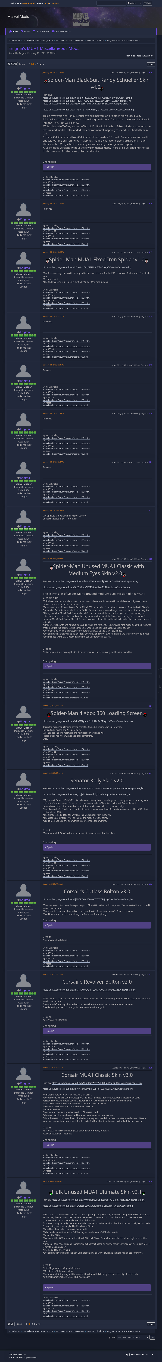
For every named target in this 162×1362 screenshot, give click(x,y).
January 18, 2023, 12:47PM (53, 462)
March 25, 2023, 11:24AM (53, 884)
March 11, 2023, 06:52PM (53, 705)
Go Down (12, 64)
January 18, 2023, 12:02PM (53, 72)
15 (42, 63)
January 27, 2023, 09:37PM (53, 559)
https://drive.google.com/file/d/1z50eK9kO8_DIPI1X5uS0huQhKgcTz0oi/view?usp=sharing (87, 267)
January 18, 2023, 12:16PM (53, 252)
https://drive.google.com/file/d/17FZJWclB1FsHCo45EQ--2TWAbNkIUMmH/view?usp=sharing (88, 109)
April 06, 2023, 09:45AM (52, 1181)
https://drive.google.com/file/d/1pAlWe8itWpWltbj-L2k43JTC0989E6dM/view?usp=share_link (88, 1088)
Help (126, 1354)
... (40, 63)
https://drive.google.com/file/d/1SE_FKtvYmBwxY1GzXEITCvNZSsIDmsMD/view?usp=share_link (89, 989)
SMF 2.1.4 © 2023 (16, 1358)
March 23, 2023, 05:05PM (53, 773)
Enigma (25, 88)
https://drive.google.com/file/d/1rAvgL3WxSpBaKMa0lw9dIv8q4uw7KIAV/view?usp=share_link (98, 788)
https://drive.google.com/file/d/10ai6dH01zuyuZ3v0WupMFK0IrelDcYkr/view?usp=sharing (87, 97)
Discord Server (42, 31)
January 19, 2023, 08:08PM (53, 510)
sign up (55, 3)
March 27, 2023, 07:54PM (53, 1067)
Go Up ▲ (149, 1354)
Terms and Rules (137, 1354)
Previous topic (133, 55)
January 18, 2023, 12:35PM (53, 365)
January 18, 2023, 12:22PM (53, 316)
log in (46, 3)
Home (15, 31)
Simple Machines (30, 1358)
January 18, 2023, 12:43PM (53, 413)
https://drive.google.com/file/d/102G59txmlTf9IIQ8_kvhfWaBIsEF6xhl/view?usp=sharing (86, 587)
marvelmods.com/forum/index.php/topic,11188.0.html (66, 185)
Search (27, 31)
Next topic (147, 55)
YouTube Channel (63, 31)
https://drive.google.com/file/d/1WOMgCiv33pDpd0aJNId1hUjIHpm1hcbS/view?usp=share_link (98, 1199)
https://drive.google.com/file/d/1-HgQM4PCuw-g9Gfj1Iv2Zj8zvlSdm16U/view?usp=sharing (87, 100)
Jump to (112, 1337)
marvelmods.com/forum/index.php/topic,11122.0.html (66, 190)
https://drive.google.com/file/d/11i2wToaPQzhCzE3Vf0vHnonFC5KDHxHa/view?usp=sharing (88, 1205)
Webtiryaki (22, 1354)
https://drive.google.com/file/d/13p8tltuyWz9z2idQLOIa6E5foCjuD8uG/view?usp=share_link (97, 1083)
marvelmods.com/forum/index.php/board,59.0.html (65, 195)
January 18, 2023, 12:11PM (53, 203)
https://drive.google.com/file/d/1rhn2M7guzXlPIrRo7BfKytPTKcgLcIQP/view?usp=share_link (88, 721)
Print (151, 64)
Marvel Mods (18, 16)
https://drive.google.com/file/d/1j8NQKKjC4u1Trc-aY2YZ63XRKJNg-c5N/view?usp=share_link (88, 899)
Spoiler (50, 166)
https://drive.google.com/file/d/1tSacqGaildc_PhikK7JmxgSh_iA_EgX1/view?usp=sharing (85, 103)
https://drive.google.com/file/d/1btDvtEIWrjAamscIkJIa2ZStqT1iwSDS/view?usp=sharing (95, 581)
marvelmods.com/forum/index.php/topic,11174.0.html (66, 179)
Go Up (10, 1324)
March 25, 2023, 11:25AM (53, 974)
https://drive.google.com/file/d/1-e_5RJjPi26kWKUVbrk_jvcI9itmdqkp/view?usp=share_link (87, 794)
